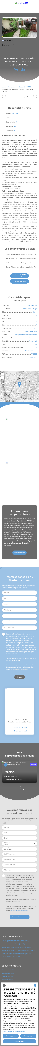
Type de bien (7, 847)
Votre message (9, 627)
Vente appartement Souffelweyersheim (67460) (18, 950)
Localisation (7, 853)
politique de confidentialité (19, 669)
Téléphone (7, 610)
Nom (5, 598)
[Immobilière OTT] (26, 6)
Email (5, 604)
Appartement (12, 87)
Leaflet (18, 401)
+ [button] (3, 374)
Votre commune (9, 616)
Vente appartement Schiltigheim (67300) (16, 947)
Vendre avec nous (8, 973)
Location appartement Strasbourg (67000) (17, 954)
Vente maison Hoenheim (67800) (13, 944)
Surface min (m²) (9, 865)
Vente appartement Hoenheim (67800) (15, 941)
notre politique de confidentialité (14, 1032)
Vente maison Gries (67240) (12, 957)
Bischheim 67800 (25, 87)
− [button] (3, 377)
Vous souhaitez (7, 621)
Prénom (6, 592)
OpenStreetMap (27, 401)
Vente (4, 87)
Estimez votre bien (8, 970)
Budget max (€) (9, 859)
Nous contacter (7, 980)
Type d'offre (6, 842)
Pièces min (7, 870)
